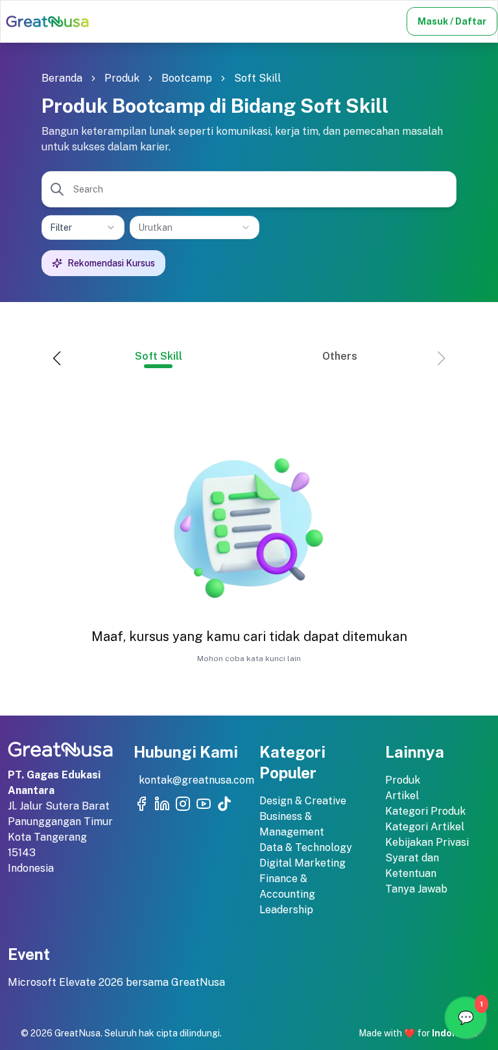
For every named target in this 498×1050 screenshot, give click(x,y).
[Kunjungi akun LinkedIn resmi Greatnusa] (162, 803)
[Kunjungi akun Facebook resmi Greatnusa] (141, 803)
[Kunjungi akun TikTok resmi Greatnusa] (224, 803)
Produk (121, 78)
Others (339, 356)
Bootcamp (186, 78)
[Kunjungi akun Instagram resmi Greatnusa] (183, 803)
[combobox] (194, 227)
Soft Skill (257, 78)
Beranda (62, 78)
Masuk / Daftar (452, 21)
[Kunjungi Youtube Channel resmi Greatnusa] (203, 803)
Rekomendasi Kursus (111, 263)
